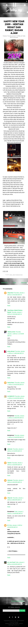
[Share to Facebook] (7, 271)
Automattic (12, 623)
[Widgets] (24, 603)
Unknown (10, 480)
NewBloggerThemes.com (14, 624)
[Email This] (3, 271)
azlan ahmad (11, 351)
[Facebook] (12, 617)
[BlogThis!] (4, 271)
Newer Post (4, 282)
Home (14, 282)
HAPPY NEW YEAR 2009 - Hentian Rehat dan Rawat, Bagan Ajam (14, 27)
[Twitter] (9, 617)
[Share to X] (6, 271)
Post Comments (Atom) (17, 601)
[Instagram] (15, 617)
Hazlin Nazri (10, 382)
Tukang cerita (11, 331)
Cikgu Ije (9, 497)
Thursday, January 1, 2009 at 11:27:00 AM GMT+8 (15, 333)
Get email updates (14, 607)
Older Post (24, 282)
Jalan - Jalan (12, 274)
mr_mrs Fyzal (11, 562)
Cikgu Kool (10, 292)
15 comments (15, 37)
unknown (9, 449)
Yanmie (9, 462)
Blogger (16, 622)
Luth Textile (23, 36)
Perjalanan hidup (19, 274)
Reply (8, 305)
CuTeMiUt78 (10, 396)
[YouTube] (18, 617)
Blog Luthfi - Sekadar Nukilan (18, 620)
